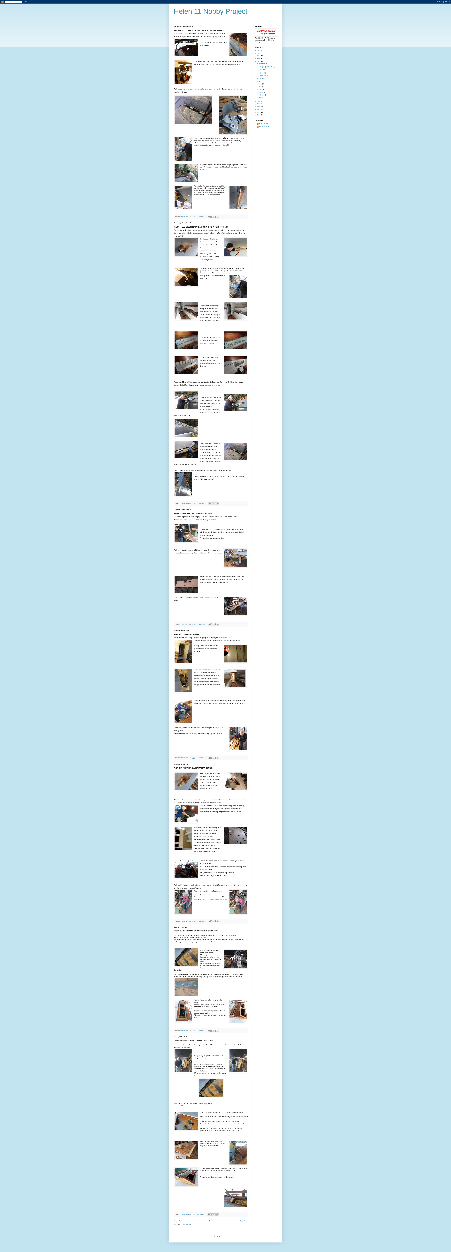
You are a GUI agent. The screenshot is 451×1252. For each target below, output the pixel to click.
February (262, 95)
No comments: (201, 216)
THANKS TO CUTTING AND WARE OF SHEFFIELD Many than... (267, 67)
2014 (259, 112)
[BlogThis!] (211, 217)
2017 (259, 104)
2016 (259, 106)
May (260, 87)
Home (211, 1221)
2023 (259, 50)
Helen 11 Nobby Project (210, 11)
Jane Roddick (263, 123)
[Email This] (209, 217)
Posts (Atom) (187, 1224)
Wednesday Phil (264, 126)
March (261, 92)
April (260, 89)
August (261, 78)
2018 (259, 101)
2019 (259, 61)
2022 (259, 53)
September (262, 76)
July (260, 81)
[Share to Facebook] (215, 217)
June (260, 84)
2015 (259, 109)
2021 (259, 56)
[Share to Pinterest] (218, 217)
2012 (259, 115)
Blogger (234, 1237)
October (261, 73)
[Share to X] (213, 217)
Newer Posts (178, 1221)
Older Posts (243, 1221)
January (261, 98)
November (262, 64)
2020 (259, 58)
